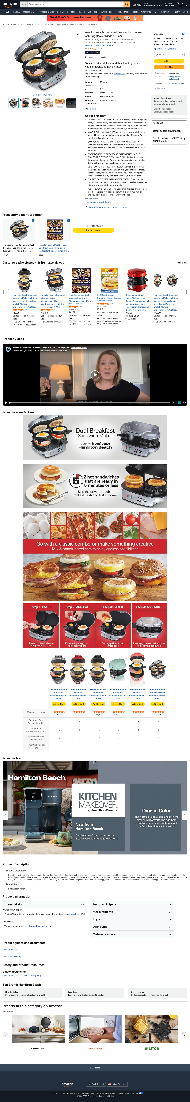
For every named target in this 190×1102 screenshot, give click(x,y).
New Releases (78, 12)
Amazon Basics (47, 12)
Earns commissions (79, 347)
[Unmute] (184, 402)
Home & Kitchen (9, 25)
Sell (156, 12)
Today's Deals (123, 12)
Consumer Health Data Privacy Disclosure (98, 1093)
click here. (75, 914)
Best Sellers (62, 12)
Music (185, 12)
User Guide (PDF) (11, 950)
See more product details (99, 202)
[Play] (5, 402)
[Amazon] (10, 4)
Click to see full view (42, 95)
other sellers (119, 73)
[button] (6, 12)
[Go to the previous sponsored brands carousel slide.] (5, 1034)
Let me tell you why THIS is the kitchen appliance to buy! (40, 350)
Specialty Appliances (57, 25)
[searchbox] (76, 4)
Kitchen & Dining (24, 25)
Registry (176, 12)
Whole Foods (107, 12)
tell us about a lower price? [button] (35, 926)
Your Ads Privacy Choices (127, 1093)
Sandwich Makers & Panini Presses (82, 25)
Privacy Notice (73, 1093)
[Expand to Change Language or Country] (140, 5)
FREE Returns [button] (92, 70)
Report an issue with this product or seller (107, 207)
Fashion (165, 12)
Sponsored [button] (7, 1011)
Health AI (16, 12)
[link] (55, 230)
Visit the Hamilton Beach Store (99, 45)
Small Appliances (40, 25)
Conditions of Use (58, 1093)
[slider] (89, 402)
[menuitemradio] (179, 402)
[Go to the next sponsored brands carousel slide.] (184, 1034)
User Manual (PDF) (12, 956)
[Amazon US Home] (67, 1085)
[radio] (13, 103)
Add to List (158, 123)
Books (135, 12)
